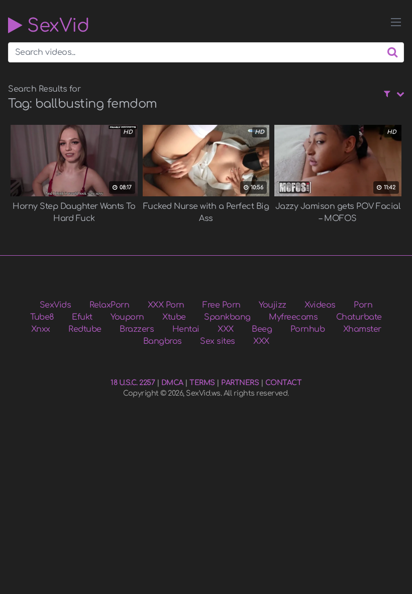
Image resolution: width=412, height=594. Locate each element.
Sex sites (217, 341)
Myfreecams (293, 317)
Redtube (84, 329)
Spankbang (227, 317)
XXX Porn (166, 305)
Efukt (82, 317)
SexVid (55, 25)
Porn (363, 305)
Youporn (127, 317)
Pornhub (307, 329)
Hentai (185, 329)
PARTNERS (240, 383)
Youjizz (272, 305)
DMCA (172, 383)
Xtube (174, 317)
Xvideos (320, 305)
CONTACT (283, 383)
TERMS (202, 383)
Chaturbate (359, 317)
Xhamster (362, 329)
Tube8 (42, 317)
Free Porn (221, 305)
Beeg (262, 329)
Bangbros (162, 341)
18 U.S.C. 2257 (133, 383)
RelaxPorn (109, 305)
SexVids (55, 305)
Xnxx (40, 329)
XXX (226, 329)
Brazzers (137, 329)
